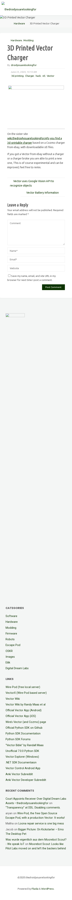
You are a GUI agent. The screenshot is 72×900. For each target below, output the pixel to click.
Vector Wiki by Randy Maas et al (26, 704)
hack (38, 75)
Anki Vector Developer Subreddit (26, 780)
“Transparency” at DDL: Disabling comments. (33, 807)
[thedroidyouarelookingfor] (19, 7)
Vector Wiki (13, 698)
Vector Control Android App (23, 768)
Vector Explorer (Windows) (22, 756)
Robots (10, 639)
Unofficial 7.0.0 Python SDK (22, 751)
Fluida (34, 888)
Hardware (19, 23)
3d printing (17, 75)
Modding (28, 40)
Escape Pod (13, 645)
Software (11, 616)
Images (10, 656)
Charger (29, 75)
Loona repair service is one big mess (41, 823)
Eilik (8, 662)
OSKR (9, 651)
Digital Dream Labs (17, 668)
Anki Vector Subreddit (19, 774)
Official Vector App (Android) (23, 710)
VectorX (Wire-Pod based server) (26, 693)
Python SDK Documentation (23, 733)
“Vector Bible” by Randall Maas (25, 745)
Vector (50, 75)
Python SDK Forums (18, 739)
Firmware (11, 633)
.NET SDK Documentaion (21, 762)
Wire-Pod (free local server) (23, 687)
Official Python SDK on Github (24, 727)
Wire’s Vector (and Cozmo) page (26, 722)
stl (43, 75)
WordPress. (47, 888)
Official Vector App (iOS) (21, 716)
